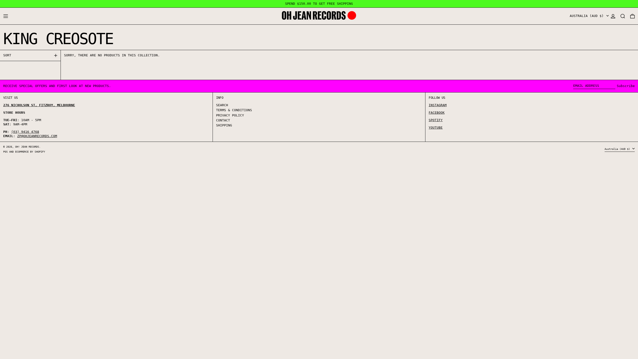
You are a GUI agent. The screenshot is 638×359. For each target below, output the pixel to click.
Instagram (438, 105)
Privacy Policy (230, 115)
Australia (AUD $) (588, 16)
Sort (7, 55)
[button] (622, 16)
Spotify (436, 120)
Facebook (437, 112)
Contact (223, 120)
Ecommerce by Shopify (30, 151)
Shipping (224, 125)
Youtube (436, 127)
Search (222, 105)
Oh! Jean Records (27, 146)
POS (5, 151)
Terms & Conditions (234, 110)
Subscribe (626, 86)
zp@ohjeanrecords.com (37, 136)
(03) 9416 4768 (25, 132)
